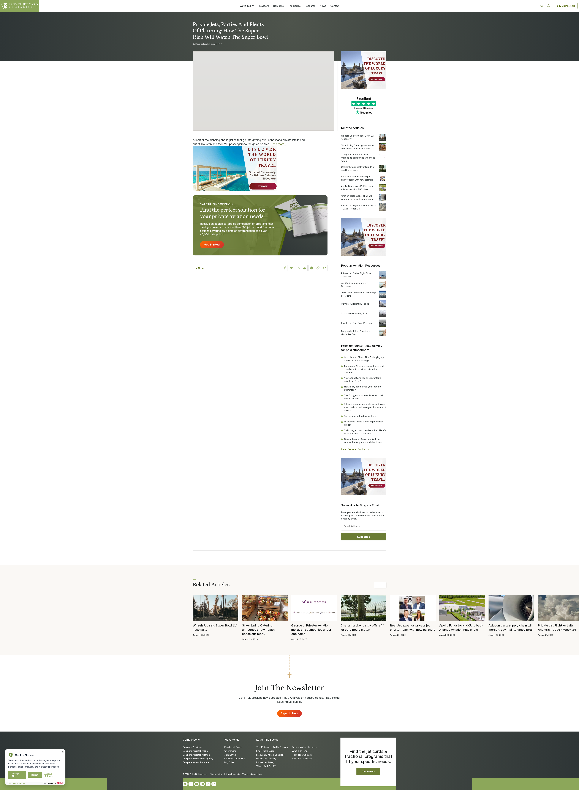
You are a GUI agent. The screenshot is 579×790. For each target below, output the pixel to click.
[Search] (542, 6)
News (323, 5)
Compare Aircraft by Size (354, 313)
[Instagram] (202, 784)
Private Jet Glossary (266, 758)
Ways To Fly (247, 5)
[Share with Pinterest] (311, 268)
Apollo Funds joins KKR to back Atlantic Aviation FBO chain (357, 188)
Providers (263, 5)
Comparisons (191, 739)
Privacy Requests (232, 774)
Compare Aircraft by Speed (196, 762)
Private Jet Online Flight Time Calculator (356, 275)
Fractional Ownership (234, 758)
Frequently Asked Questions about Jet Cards (355, 333)
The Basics (294, 5)
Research (310, 5)
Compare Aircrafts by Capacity (198, 758)
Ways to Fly (231, 739)
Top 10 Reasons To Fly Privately (272, 747)
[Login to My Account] (548, 6)
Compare (278, 5)
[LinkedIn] (208, 784)
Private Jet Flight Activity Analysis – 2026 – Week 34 (358, 207)
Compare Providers (192, 747)
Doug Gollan (200, 44)
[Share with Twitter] (291, 268)
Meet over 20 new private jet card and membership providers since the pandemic (364, 369)
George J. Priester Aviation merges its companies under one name (358, 157)
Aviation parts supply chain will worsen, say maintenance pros (357, 197)
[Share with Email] (324, 268)
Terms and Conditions (252, 774)
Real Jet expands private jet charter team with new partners (357, 178)
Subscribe (363, 536)
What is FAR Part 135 (266, 766)
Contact (334, 5)
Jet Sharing (230, 755)
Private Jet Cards (233, 747)
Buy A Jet (229, 762)
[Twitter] (185, 784)
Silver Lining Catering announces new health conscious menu (358, 147)
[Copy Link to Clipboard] (318, 268)
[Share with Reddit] (305, 268)
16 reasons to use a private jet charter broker (363, 423)
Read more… (279, 144)
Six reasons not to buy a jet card (360, 416)
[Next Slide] (383, 585)
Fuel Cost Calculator (302, 758)
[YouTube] (196, 784)
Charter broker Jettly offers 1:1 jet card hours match (358, 168)
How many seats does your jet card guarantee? (362, 388)
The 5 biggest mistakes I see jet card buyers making (363, 397)
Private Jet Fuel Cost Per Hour (356, 323)
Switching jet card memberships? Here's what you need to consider (365, 432)
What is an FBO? (300, 751)
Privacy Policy (216, 774)
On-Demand (230, 751)
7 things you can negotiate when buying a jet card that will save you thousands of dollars (365, 407)
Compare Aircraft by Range (355, 303)
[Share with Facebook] (285, 268)
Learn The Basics (267, 739)
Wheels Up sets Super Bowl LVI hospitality (357, 137)
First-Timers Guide (265, 751)
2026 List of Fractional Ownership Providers (358, 294)
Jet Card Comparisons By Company (354, 285)
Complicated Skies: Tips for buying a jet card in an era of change (364, 359)
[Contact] (213, 784)
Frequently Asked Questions (270, 755)
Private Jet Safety (265, 762)
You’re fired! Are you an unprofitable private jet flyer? (362, 379)
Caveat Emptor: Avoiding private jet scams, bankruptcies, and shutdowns (363, 441)
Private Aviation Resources (305, 747)
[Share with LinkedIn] (298, 268)
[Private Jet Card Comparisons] (19, 6)
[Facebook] (190, 784)
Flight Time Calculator (302, 755)
